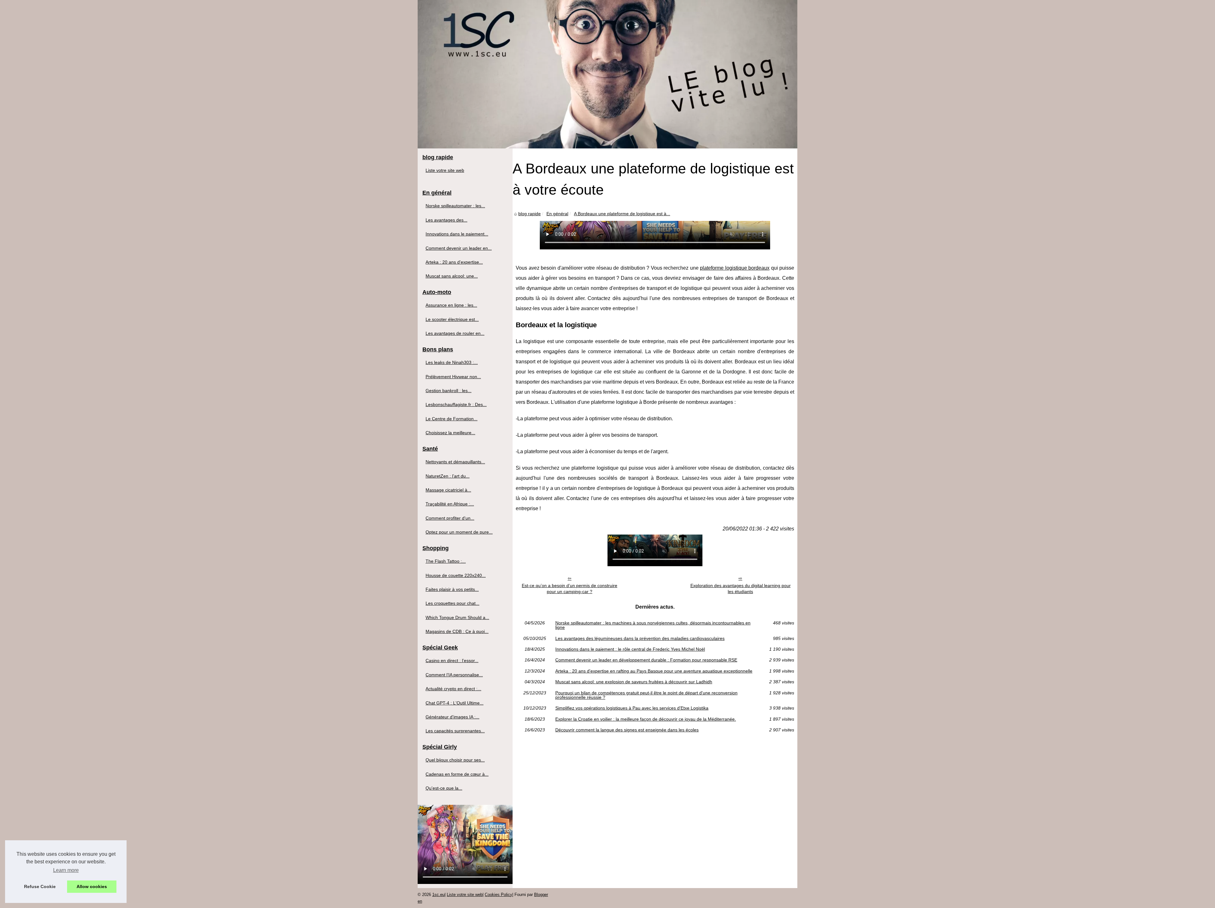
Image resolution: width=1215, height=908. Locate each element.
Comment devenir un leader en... (459, 248)
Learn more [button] (66, 870)
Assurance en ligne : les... (451, 305)
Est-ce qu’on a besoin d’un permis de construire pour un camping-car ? (569, 588)
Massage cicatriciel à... (448, 489)
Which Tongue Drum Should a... (457, 617)
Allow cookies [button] (92, 886)
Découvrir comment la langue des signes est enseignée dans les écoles (627, 730)
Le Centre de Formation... (451, 418)
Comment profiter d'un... (450, 518)
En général (557, 213)
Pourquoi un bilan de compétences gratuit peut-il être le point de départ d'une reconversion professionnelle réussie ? (646, 695)
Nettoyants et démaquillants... (455, 461)
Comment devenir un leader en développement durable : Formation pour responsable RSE (646, 660)
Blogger (541, 894)
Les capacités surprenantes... (455, 730)
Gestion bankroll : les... (448, 390)
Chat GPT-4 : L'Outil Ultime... (454, 702)
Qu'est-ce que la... (444, 788)
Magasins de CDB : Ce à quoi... (457, 631)
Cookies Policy (498, 894)
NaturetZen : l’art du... (448, 476)
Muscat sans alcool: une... (452, 276)
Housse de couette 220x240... (456, 575)
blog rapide (529, 213)
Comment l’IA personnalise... (454, 674)
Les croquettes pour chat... (452, 603)
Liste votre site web (445, 170)
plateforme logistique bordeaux (735, 268)
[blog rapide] (607, 74)
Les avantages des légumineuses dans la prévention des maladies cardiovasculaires (640, 638)
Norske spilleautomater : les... (455, 205)
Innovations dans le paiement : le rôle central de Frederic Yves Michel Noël (630, 649)
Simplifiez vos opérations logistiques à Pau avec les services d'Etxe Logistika (631, 708)
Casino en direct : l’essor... (452, 660)
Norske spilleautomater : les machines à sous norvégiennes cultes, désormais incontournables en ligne (653, 625)
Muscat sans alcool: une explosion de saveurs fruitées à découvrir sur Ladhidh (633, 681)
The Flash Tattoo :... (446, 561)
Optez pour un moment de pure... (459, 532)
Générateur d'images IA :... (452, 716)
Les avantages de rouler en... (455, 333)
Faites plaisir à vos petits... (452, 589)
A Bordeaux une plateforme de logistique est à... (622, 213)
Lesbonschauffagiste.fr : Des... (456, 404)
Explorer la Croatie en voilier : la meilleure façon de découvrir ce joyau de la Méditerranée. (645, 719)
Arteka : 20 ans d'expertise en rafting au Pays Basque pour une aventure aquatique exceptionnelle (653, 671)
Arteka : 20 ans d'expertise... (454, 262)
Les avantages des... (446, 219)
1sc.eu (438, 894)
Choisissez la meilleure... (450, 432)
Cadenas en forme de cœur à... (457, 774)
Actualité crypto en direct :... (453, 688)
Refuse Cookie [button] (40, 886)
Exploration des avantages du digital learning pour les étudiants (740, 588)
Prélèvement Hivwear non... (453, 376)
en (420, 901)
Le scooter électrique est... (452, 319)
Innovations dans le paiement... (457, 233)
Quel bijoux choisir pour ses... (455, 759)
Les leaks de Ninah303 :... (452, 362)
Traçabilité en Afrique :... (450, 503)
